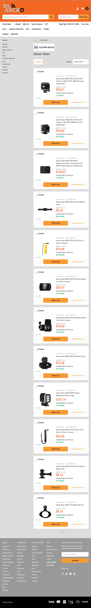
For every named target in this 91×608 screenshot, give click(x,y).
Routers (20, 559)
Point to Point (22, 550)
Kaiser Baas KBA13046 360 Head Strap (70, 356)
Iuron (27, 29)
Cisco (4, 29)
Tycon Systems (37, 24)
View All (4, 73)
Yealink (46, 29)
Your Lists (85, 24)
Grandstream (36, 29)
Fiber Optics (21, 575)
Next (63, 532)
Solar (19, 571)
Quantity (38, 98)
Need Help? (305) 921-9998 (69, 24)
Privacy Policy (7, 553)
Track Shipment (7, 578)
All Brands (14, 34)
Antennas (20, 568)
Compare (38, 62)
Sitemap (5, 590)
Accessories (21, 581)
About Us (5, 546)
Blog (3, 587)
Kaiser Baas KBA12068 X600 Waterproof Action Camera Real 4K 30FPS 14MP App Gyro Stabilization (69, 163)
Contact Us (6, 550)
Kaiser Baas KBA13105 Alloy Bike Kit (69, 505)
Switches (20, 562)
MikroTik (26, 24)
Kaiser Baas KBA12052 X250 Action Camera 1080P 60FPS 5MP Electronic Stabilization (70, 81)
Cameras (20, 578)
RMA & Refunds (7, 556)
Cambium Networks (16, 29)
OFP (46, 24)
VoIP (18, 565)
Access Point (21, 546)
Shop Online (6, 24)
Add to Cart (83, 17)
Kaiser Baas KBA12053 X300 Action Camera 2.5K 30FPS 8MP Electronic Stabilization (69, 122)
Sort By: (68, 62)
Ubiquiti (18, 24)
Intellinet (5, 34)
